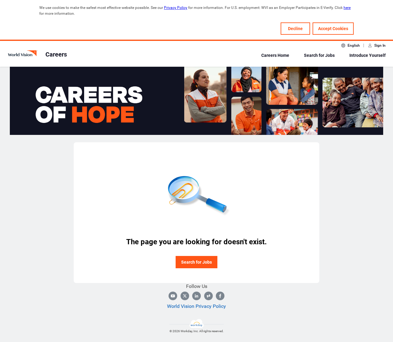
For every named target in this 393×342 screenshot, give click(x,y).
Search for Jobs (319, 55)
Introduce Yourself (367, 55)
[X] (185, 296)
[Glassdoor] (208, 296)
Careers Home (275, 55)
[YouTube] (173, 296)
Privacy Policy (175, 8)
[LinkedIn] (196, 296)
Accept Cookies (333, 28)
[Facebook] (220, 296)
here (347, 8)
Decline (295, 28)
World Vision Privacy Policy (196, 306)
